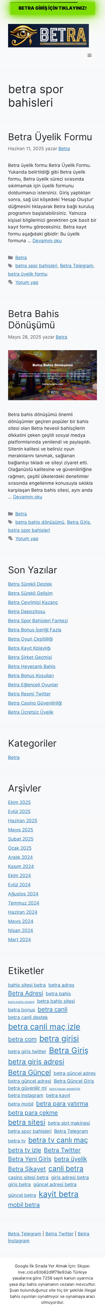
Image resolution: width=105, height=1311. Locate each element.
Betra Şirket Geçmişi (30, 657)
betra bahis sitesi (56, 1001)
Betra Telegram (76, 265)
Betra (21, 257)
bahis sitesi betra (27, 985)
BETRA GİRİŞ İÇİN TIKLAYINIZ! (53, 8)
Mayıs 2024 (20, 921)
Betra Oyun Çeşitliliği (30, 639)
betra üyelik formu (27, 274)
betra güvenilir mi (27, 1088)
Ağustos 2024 (23, 894)
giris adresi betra (70, 1177)
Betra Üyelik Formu (50, 136)
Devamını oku (47, 240)
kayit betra (59, 1194)
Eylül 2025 (19, 811)
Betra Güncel (29, 1072)
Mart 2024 (19, 939)
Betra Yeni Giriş (29, 1158)
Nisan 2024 (20, 930)
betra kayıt (58, 1095)
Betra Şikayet (27, 1168)
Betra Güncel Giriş (74, 1081)
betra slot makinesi (69, 1123)
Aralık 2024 (20, 857)
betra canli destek (28, 1017)
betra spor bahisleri (36, 265)
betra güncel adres (75, 1073)
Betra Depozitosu (26, 611)
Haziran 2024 (22, 912)
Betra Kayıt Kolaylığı (29, 648)
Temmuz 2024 (23, 903)
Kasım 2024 (21, 866)
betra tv (17, 1141)
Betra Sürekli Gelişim (30, 593)
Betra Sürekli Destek (30, 584)
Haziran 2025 (22, 820)
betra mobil (20, 1104)
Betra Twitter (62, 1150)
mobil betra (24, 1204)
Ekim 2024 (19, 875)
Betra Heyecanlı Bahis (31, 666)
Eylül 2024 (19, 884)
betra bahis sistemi (21, 1002)
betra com (22, 1039)
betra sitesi (26, 1122)
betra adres (61, 985)
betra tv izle (24, 1150)
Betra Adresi (25, 993)
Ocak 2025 (20, 848)
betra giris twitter (27, 1051)
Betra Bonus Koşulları (31, 675)
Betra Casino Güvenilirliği (35, 703)
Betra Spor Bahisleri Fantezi (38, 620)
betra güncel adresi (29, 1081)
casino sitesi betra (28, 1177)
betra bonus (21, 1010)
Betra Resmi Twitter (29, 694)
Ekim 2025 (19, 802)
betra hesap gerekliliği (64, 1089)
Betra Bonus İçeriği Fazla (34, 629)
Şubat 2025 (20, 839)
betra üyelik (70, 1158)
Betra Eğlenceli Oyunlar (33, 684)
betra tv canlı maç (58, 1140)
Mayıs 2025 (20, 829)
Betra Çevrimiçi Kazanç (33, 602)
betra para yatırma (62, 1103)
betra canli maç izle (44, 1026)
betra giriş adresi (36, 1061)
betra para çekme (33, 1112)
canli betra (65, 1168)
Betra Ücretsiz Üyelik (30, 712)
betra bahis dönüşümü (39, 522)
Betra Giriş (78, 522)
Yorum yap (26, 282)
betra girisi (59, 1038)
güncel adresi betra (54, 1184)
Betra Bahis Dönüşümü (33, 319)
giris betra (19, 1184)
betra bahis (58, 993)
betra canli (52, 1009)
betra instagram (25, 1095)
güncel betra (22, 1195)
